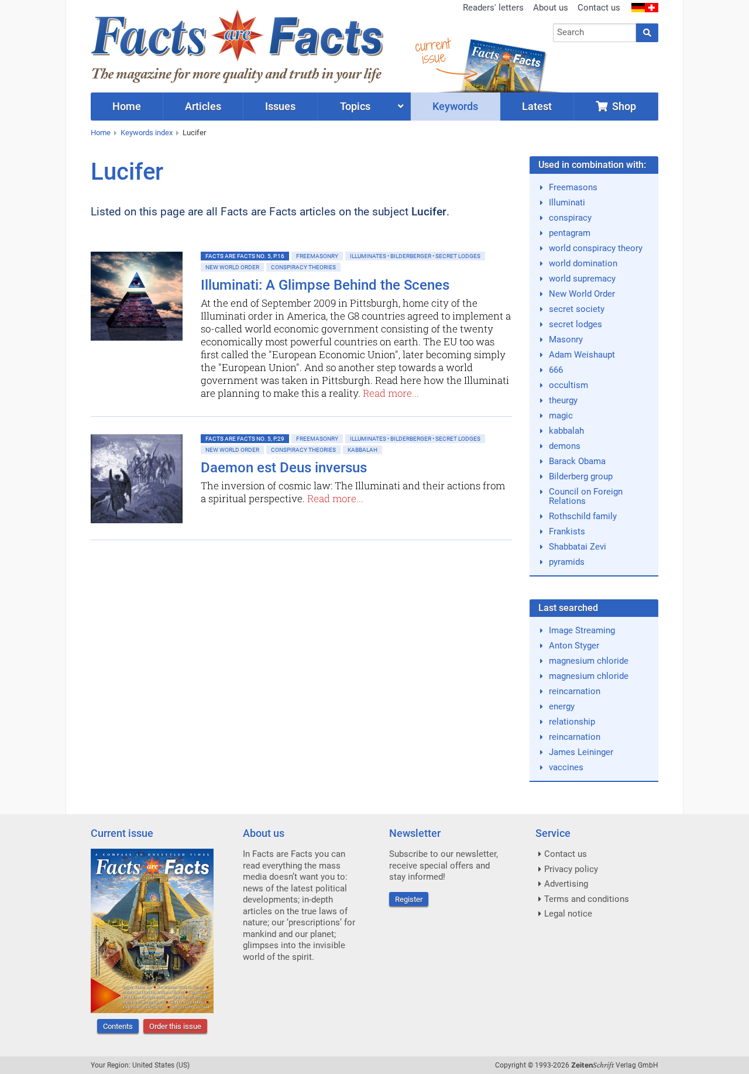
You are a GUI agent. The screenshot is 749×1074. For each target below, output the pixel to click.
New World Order (232, 267)
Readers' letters (493, 7)
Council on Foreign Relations (586, 496)
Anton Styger (574, 645)
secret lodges (575, 324)
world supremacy (582, 278)
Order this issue (175, 1026)
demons (564, 446)
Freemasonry (317, 256)
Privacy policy (571, 869)
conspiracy (570, 217)
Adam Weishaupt (582, 354)
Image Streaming (582, 630)
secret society (576, 309)
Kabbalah (362, 450)
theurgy (563, 400)
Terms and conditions (586, 899)
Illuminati (567, 202)
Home (101, 132)
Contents (118, 1026)
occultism (568, 385)
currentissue (432, 51)
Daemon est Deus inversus (284, 467)
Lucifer (194, 132)
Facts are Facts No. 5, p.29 (244, 438)
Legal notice (568, 913)
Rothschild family (583, 516)
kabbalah (566, 431)
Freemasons (573, 187)
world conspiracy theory (596, 248)
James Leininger (581, 752)
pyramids (567, 562)
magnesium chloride (588, 661)
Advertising (566, 884)
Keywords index (147, 132)
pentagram (569, 233)
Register (408, 899)
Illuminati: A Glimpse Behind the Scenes (325, 285)
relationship (572, 721)
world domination (583, 263)
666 (556, 370)
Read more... (391, 393)
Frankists (567, 531)
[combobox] (595, 32)
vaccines (566, 767)
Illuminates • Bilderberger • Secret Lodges (415, 256)
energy (562, 706)
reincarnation (574, 691)
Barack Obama (577, 461)
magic (561, 415)
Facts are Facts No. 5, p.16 (244, 256)
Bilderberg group (581, 476)
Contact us (599, 7)
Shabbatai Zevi (577, 546)
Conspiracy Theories (303, 267)
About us (550, 7)
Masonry (566, 339)
